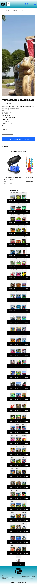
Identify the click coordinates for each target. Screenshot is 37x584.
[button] (35, 4)
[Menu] (31, 4)
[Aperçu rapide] (14, 164)
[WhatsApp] (3, 146)
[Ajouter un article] (11, 133)
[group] (18, 169)
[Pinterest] (7, 146)
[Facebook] (5, 146)
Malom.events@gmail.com (28, 576)
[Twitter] (9, 146)
